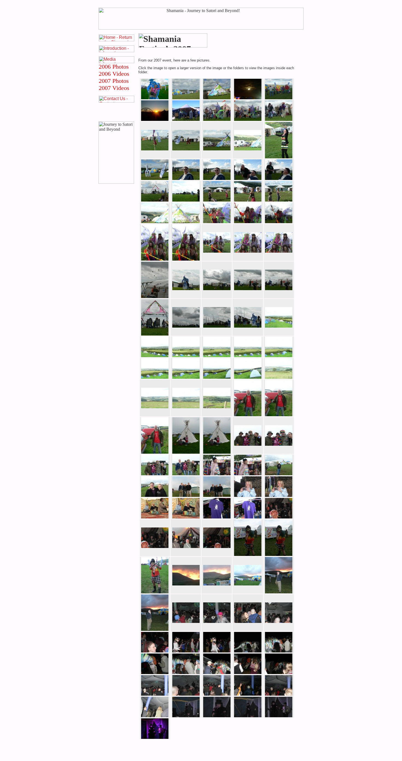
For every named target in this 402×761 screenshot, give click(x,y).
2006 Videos (114, 73)
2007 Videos (114, 87)
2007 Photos (114, 80)
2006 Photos (114, 66)
